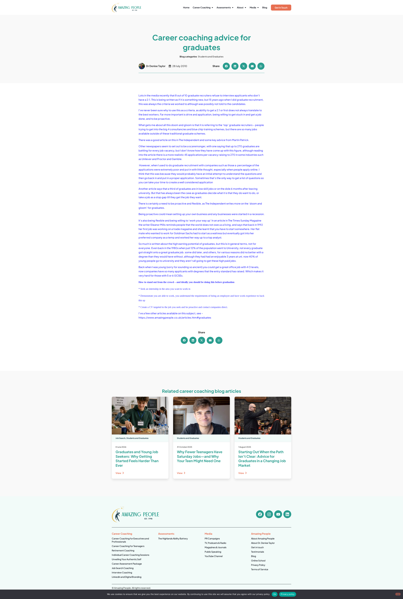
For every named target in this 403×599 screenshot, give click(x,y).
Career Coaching (122, 533)
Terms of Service (259, 569)
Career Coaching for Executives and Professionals (130, 540)
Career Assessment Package (127, 563)
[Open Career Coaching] (212, 7)
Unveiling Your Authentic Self (126, 559)
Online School (258, 560)
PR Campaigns (212, 538)
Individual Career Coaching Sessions (130, 554)
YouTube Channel (214, 556)
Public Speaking (213, 551)
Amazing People (261, 533)
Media (208, 533)
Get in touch (257, 547)
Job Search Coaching (122, 568)
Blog (253, 556)
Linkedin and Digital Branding (126, 576)
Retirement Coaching (123, 550)
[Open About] (245, 7)
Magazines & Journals (215, 547)
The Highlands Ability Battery (173, 538)
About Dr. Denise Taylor (263, 542)
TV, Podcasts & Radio (215, 542)
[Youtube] (278, 514)
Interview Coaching (122, 572)
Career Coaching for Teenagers (128, 546)
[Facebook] (260, 514)
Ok (274, 594)
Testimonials (257, 551)
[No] (398, 594)
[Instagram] (269, 514)
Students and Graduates (210, 56)
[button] (226, 66)
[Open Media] (258, 7)
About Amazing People (263, 538)
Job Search (120, 438)
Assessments (166, 533)
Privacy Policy (258, 564)
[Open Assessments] (233, 7)
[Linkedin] (287, 514)
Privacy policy (288, 594)
